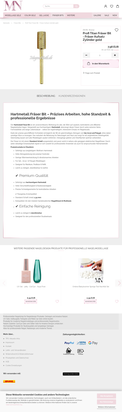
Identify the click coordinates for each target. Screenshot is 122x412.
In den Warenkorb (100, 63)
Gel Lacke (44, 15)
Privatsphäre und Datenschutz (17, 358)
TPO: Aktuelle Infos (13, 339)
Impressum (10, 342)
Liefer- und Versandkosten (16, 350)
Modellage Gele (13, 15)
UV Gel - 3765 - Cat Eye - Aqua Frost (31, 287)
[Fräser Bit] (41, 56)
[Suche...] (76, 6)
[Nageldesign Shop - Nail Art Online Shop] (14, 6)
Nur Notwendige (106, 402)
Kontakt (8, 346)
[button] (106, 6)
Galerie (97, 15)
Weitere (71, 15)
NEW (115, 15)
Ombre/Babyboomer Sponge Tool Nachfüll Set (91, 287)
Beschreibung (46, 95)
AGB (7, 362)
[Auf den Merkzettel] (57, 301)
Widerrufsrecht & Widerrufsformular (19, 354)
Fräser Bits (58, 15)
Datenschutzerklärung (14, 405)
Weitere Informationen (106, 407)
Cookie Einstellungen (14, 365)
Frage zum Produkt (92, 73)
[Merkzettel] (112, 6)
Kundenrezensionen (72, 95)
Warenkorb (31, 301)
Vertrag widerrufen (71, 374)
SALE (107, 15)
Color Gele (30, 15)
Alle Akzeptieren (106, 396)
